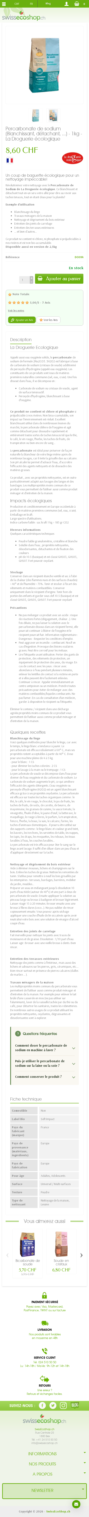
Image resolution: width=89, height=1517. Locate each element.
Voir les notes (16, 310)
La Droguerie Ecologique (34, 347)
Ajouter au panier (63, 279)
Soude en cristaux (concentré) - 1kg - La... (61, 1266)
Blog (48, 3)
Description (21, 339)
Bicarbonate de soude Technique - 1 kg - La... (28, 1266)
